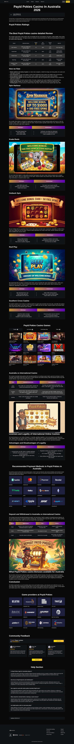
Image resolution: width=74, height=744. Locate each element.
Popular (15, 329)
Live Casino (29, 329)
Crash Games (43, 329)
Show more (37, 659)
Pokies (57, 329)
